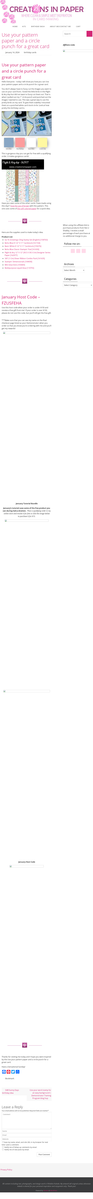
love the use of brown (20, 205)
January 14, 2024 (12, 52)
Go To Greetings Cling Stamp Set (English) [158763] (26, 239)
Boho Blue (9, 148)
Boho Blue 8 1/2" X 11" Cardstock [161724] (22, 242)
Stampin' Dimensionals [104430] (18, 261)
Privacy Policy (6, 1168)
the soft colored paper (26, 208)
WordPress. (53, 1189)
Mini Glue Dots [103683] (15, 264)
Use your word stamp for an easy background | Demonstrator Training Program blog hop (40, 1093)
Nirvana (45, 1189)
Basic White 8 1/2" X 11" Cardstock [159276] (23, 245)
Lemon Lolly (42, 148)
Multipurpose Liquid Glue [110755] (19, 267)
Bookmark (9, 1077)
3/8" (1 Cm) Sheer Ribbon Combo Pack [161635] (25, 257)
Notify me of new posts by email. (16, 1148)
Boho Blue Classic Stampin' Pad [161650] (22, 248)
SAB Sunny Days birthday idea (10, 1090)
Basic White (31, 148)
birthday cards (30, 52)
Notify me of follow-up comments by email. (20, 1146)
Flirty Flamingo (20, 148)
